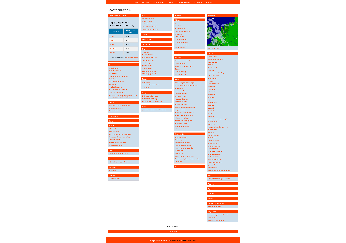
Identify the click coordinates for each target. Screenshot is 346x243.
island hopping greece (149, 71)
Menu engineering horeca (183, 145)
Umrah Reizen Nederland (150, 57)
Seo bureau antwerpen (182, 45)
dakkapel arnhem (180, 129)
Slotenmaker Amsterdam (182, 91)
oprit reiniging (212, 165)
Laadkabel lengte (114, 140)
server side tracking (214, 154)
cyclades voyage (147, 63)
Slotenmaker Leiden (181, 102)
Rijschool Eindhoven (148, 18)
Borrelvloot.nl (146, 82)
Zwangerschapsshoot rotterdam (218, 215)
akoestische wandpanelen (183, 61)
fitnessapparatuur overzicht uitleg (119, 137)
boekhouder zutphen (214, 206)
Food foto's (178, 161)
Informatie (211, 53)
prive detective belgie (214, 159)
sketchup (177, 69)
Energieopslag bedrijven (182, 31)
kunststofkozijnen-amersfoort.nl (184, 112)
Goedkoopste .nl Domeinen (118, 15)
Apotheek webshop (214, 146)
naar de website (180, 47)
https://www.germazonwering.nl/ (185, 83)
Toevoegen (145, 2)
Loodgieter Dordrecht (181, 99)
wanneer (210, 81)
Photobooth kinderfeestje (150, 99)
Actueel (144, 34)
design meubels (180, 110)
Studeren (211, 193)
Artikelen (171, 2)
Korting (111, 121)
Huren (144, 107)
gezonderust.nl (179, 37)
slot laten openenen (181, 104)
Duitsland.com (113, 111)
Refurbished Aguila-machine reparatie (187, 159)
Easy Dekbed (113, 73)
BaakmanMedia (175, 241)
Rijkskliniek (211, 65)
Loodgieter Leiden (180, 96)
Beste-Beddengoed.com (116, 82)
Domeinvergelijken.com (132, 57)
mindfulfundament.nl (181, 42)
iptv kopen (211, 111)
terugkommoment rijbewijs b (150, 26)
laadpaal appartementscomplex (185, 107)
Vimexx (112, 52)
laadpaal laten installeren (150, 29)
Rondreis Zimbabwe (148, 55)
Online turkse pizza (181, 137)
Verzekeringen (146, 44)
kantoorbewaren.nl (181, 39)
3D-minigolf (145, 87)
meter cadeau (212, 217)
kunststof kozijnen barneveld (184, 115)
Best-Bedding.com (213, 48)
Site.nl (112, 40)
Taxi (110, 65)
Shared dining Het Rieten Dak (184, 148)
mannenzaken (212, 130)
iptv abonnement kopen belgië (217, 119)
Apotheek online (213, 149)
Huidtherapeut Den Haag (150, 96)
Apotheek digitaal (213, 140)
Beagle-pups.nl (212, 57)
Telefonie (178, 15)
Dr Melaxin (112, 170)
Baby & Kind (212, 211)
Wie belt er (211, 132)
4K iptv (210, 113)
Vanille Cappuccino (181, 140)
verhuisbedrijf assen (181, 123)
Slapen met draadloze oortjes (184, 66)
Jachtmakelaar (212, 78)
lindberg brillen (212, 67)
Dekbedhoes (113, 79)
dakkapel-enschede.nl (182, 126)
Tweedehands (113, 116)
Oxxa (112, 44)
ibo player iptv (212, 103)
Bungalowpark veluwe (116, 108)
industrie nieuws (114, 129)
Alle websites (198, 2)
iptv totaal (211, 108)
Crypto (210, 189)
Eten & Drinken (180, 134)
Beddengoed (113, 84)
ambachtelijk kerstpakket (182, 143)
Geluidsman (178, 34)
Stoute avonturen (180, 63)
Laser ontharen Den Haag (216, 73)
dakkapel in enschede (182, 118)
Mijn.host (113, 48)
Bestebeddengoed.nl (115, 87)
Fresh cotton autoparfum (149, 24)
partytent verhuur (213, 168)
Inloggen (209, 2)
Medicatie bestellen (214, 138)
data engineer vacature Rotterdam (119, 162)
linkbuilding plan (114, 131)
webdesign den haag (115, 145)
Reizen (144, 49)
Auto (143, 15)
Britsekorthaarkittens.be (215, 59)
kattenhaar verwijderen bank (118, 92)
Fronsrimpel (211, 124)
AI (175, 23)
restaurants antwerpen (215, 162)
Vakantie (111, 102)
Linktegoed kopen (158, 2)
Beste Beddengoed (115, 71)
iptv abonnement (213, 122)
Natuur (177, 167)
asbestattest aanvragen (215, 151)
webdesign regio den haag (117, 142)
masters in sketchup (214, 157)
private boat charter (148, 60)
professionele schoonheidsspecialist (219, 170)
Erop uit (144, 79)
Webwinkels (179, 58)
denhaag (111, 159)
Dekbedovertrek (114, 68)
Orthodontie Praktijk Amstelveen (218, 127)
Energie (210, 198)
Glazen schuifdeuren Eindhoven (152, 101)
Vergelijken (211, 184)
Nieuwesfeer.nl (179, 88)
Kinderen (112, 175)
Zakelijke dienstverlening (216, 203)
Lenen (177, 53)
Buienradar (211, 15)
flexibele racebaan (114, 179)
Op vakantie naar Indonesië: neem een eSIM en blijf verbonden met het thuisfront (123, 96)
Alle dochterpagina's (183, 2)
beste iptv (211, 97)
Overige (144, 93)
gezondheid (112, 167)
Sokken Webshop (213, 135)
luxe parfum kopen (180, 74)
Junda (112, 36)
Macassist (211, 70)
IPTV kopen (211, 86)
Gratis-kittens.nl (213, 62)
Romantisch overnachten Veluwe (119, 105)
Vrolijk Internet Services (189, 241)
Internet (111, 125)
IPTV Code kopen (213, 84)
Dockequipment (180, 29)
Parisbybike (145, 52)
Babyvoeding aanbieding (216, 220)
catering (111, 150)
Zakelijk (177, 20)
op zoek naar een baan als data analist (154, 110)
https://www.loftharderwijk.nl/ (151, 85)
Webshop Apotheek (214, 143)
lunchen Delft (179, 151)
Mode (209, 175)
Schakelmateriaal (213, 75)
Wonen (177, 79)
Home (136, 2)
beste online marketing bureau (118, 76)
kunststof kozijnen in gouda (183, 121)
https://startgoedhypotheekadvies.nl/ (186, 85)
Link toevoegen (172, 226)
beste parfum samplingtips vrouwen (219, 179)
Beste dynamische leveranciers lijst (120, 134)
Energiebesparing (180, 72)
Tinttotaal (178, 26)
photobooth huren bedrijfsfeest (118, 153)
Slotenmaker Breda (181, 94)
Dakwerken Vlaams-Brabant (118, 90)
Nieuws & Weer (147, 39)
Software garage (147, 21)
